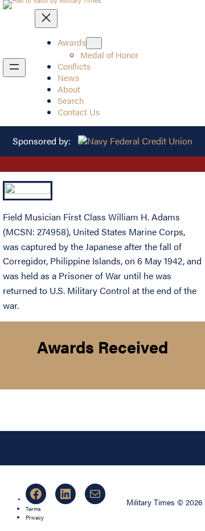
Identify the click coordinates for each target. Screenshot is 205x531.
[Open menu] (14, 67)
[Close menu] (46, 18)
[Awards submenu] (94, 43)
